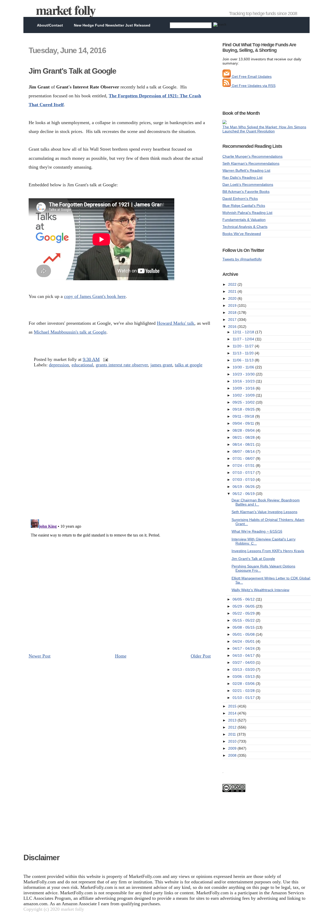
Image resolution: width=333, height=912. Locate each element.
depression (59, 364)
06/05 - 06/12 (244, 599)
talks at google (188, 364)
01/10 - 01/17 (244, 698)
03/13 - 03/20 (244, 669)
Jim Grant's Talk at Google (72, 71)
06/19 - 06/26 (244, 486)
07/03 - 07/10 (244, 479)
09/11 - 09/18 (244, 416)
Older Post (201, 656)
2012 (233, 727)
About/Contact (50, 25)
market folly (65, 9)
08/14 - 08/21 (244, 444)
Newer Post (39, 656)
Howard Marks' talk (175, 323)
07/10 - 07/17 (244, 472)
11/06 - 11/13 (244, 360)
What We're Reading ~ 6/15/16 (257, 531)
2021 (233, 291)
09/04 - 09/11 (244, 423)
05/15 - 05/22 (244, 620)
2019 (233, 305)
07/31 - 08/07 (244, 458)
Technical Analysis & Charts (244, 227)
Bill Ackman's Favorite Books (246, 191)
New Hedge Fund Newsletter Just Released (112, 25)
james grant (161, 364)
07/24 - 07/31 (244, 465)
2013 (233, 720)
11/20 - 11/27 (244, 346)
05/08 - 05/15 (244, 627)
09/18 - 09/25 (244, 409)
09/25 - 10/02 (244, 402)
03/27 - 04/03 (244, 662)
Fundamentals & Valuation (244, 220)
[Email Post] (104, 359)
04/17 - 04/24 (244, 648)
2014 (233, 713)
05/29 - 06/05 (244, 606)
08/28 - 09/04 (244, 430)
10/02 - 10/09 (244, 395)
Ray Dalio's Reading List (242, 177)
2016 (233, 326)
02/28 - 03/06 (244, 683)
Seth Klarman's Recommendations (250, 163)
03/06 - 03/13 (244, 676)
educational (82, 364)
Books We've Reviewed (241, 234)
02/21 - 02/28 (244, 690)
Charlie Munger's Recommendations (252, 156)
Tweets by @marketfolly (242, 259)
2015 (233, 706)
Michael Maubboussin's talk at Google (70, 332)
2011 (232, 734)
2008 (233, 755)
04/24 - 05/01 (244, 641)
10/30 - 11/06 (244, 367)
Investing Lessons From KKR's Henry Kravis (268, 551)
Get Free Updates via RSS (253, 86)
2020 (233, 298)
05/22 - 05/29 (244, 613)
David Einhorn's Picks (240, 198)
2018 (233, 312)
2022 (233, 284)
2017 (233, 319)
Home (120, 656)
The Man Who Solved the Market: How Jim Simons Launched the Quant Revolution (264, 129)
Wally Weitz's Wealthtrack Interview (260, 590)
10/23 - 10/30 (244, 374)
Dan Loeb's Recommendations (247, 184)
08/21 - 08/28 (244, 437)
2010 (233, 741)
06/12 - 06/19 (244, 494)
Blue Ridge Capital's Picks (243, 205)
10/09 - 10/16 (244, 388)
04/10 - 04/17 (244, 655)
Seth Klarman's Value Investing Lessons (264, 512)
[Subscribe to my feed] (226, 86)
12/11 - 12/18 (244, 332)
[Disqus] (120, 448)
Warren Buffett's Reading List (246, 170)
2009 (233, 748)
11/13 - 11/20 (244, 353)
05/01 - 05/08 (244, 634)
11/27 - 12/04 (244, 339)
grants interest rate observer (122, 364)
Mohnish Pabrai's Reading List (247, 213)
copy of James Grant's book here (95, 296)
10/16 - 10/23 (244, 381)
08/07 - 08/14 (244, 451)
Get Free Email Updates (251, 76)
